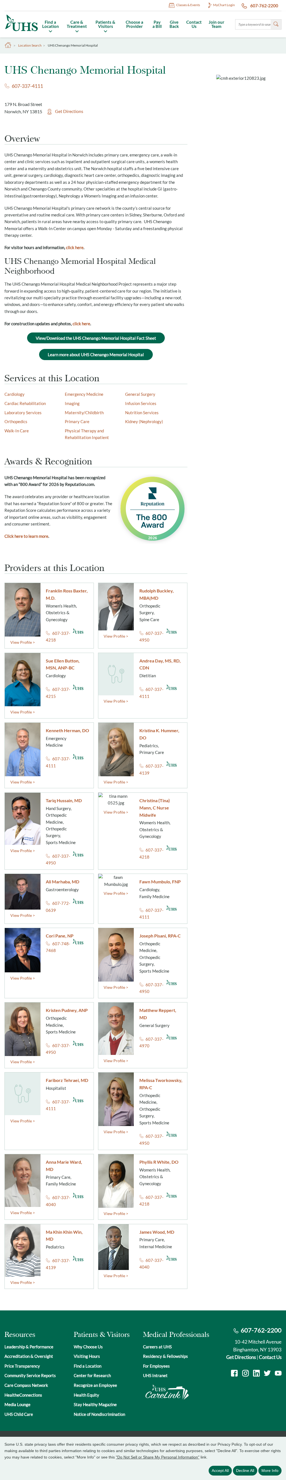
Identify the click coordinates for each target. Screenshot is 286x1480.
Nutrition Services (142, 412)
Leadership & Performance (28, 1346)
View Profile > (22, 642)
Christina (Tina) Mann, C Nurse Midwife (154, 808)
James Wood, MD (156, 1232)
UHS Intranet (155, 1375)
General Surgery (140, 394)
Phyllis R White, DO (158, 1162)
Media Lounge (17, 1404)
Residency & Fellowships (165, 1356)
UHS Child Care (18, 1414)
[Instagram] (245, 1374)
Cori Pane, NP (59, 935)
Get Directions (69, 111)
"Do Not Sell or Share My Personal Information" (157, 1457)
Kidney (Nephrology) (144, 421)
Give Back (174, 24)
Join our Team (216, 24)
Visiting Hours (87, 1356)
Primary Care (77, 421)
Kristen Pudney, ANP (67, 1010)
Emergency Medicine (84, 394)
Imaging (72, 403)
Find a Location (50, 24)
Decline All (245, 1470)
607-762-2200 (263, 5)
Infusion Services (140, 403)
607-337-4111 (27, 86)
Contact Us (194, 24)
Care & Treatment (77, 24)
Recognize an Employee (95, 1385)
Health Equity (86, 1394)
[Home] (21, 31)
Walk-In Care (16, 430)
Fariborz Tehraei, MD (67, 1080)
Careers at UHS (157, 1346)
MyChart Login (224, 5)
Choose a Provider (134, 24)
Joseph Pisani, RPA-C (160, 935)
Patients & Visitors (105, 24)
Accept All (220, 1470)
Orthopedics (15, 421)
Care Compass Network (26, 1385)
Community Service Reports (30, 1375)
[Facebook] (234, 1374)
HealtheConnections (23, 1394)
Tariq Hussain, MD (64, 800)
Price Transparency (22, 1365)
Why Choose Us (88, 1346)
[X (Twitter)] (267, 1374)
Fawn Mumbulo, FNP (160, 881)
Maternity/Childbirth (84, 412)
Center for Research (92, 1375)
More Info (269, 1470)
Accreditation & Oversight (28, 1356)
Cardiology (14, 394)
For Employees (156, 1365)
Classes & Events (188, 5)
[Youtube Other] (278, 1374)
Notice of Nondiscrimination (99, 1414)
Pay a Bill (157, 24)
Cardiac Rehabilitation (25, 403)
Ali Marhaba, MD (62, 881)
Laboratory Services (23, 412)
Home (8, 45)
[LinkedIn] (256, 1374)
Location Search (30, 45)
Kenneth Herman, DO (67, 730)
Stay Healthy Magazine (95, 1404)
